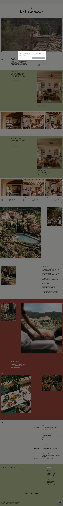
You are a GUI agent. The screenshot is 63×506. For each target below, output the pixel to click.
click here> (24, 55)
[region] (32, 55)
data (20, 53)
